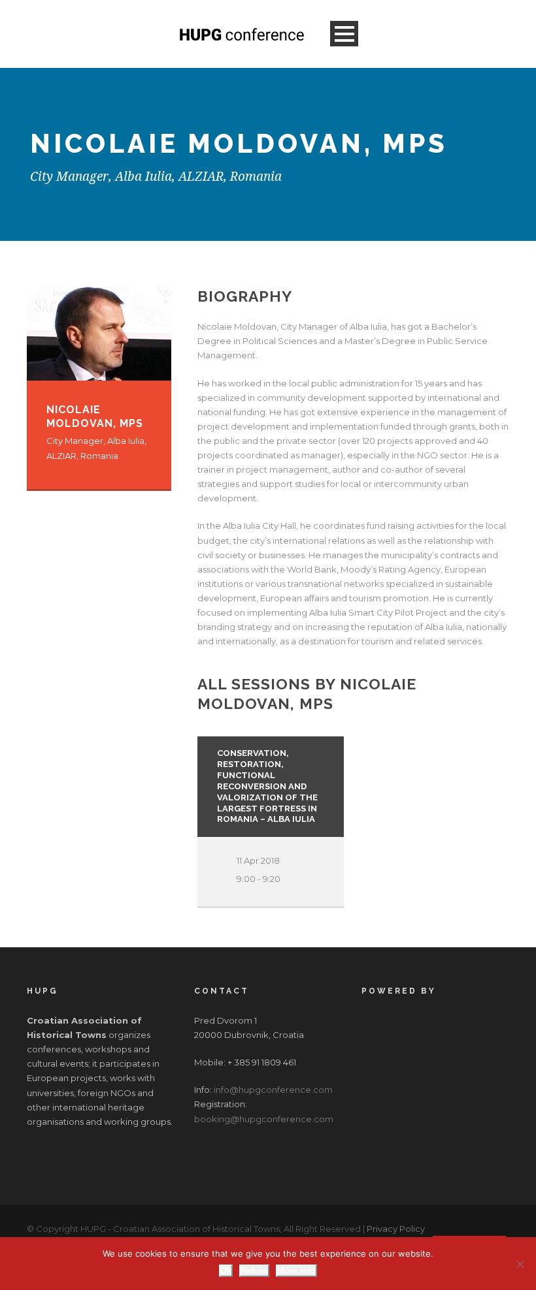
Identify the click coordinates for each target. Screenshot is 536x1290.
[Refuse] (519, 1263)
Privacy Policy (396, 1228)
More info (296, 1271)
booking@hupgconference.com (263, 1119)
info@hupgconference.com (273, 1089)
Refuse (254, 1271)
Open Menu (344, 33)
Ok (225, 1271)
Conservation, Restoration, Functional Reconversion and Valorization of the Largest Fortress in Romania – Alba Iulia (267, 786)
